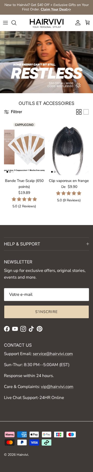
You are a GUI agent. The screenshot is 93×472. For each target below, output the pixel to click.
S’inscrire (46, 311)
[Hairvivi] (46, 22)
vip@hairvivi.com (57, 387)
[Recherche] (16, 22)
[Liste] (86, 112)
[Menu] (5, 22)
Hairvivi (22, 454)
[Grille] (79, 112)
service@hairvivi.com (53, 354)
